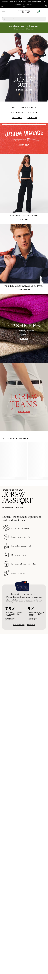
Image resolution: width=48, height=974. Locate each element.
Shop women (19, 4)
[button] (38, 11)
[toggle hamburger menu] (3, 11)
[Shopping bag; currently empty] (45, 11)
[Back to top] (43, 969)
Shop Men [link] (32, 112)
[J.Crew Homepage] (23, 12)
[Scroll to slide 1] (23, 6)
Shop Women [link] (17, 112)
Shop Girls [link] (17, 118)
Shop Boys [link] (32, 118)
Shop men (29, 4)
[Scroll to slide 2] (24, 6)
